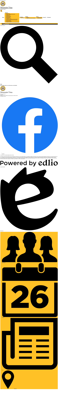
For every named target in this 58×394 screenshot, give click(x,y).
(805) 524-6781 (10, 95)
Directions (15, 388)
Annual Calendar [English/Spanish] (10, 14)
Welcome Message (8, 16)
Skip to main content (2, 0)
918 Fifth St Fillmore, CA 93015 (2, 95)
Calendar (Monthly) (39, 17)
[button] (6, 12)
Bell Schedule (8, 13)
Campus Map (8, 15)
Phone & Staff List (8, 20)
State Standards (23, 17)
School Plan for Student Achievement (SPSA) (12, 19)
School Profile (8, 17)
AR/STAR (28, 17)
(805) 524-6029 (23, 158)
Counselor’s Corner (8, 18)
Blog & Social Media (9, 21)
